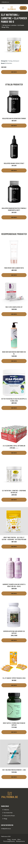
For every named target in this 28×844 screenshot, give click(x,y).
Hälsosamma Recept (9, 815)
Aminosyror (16, 61)
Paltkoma (6, 809)
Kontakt (14, 839)
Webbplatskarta (20, 841)
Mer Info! (14, 72)
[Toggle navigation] (3, 7)
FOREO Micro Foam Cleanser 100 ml (14, 268)
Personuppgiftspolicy (9, 841)
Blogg (5, 818)
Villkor (19, 839)
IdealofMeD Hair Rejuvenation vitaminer (14, 118)
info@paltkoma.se (5, 2)
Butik (23, 8)
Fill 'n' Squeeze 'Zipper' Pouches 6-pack (14, 678)
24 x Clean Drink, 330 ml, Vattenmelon (14, 446)
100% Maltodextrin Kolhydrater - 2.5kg (14, 770)
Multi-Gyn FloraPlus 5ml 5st (14, 307)
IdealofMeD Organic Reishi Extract (14, 163)
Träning (10, 61)
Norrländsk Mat (8, 812)
